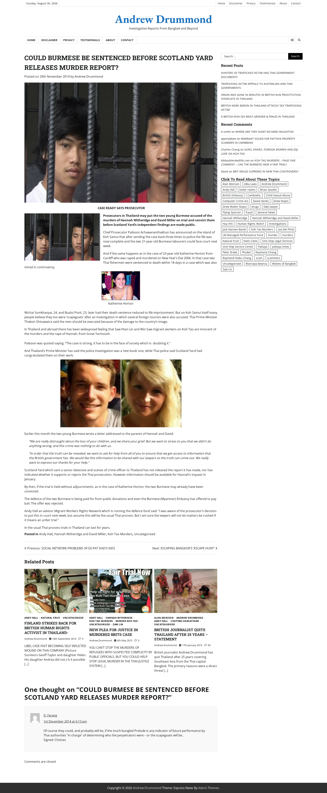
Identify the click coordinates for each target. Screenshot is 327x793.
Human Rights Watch (250, 224)
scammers (273, 258)
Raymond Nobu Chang (237, 258)
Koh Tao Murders (120, 534)
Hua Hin (228, 224)
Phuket (246, 252)
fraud (249, 212)
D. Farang (50, 715)
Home (221, 3)
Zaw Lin (118, 624)
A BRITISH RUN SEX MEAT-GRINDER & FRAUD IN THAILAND (258, 117)
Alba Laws (250, 184)
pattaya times (280, 246)
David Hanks (261, 201)
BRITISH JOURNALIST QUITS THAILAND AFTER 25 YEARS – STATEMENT (181, 634)
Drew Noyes (281, 201)
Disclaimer (236, 3)
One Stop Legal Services (277, 241)
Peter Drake (230, 252)
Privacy (251, 3)
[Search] (299, 40)
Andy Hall (46, 534)
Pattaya (262, 246)
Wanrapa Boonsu (256, 263)
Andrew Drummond (163, 19)
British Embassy (233, 195)
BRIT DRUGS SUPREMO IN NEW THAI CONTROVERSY (265, 171)
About (283, 3)
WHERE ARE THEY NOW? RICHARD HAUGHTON (264, 132)
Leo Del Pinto (286, 229)
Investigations (278, 224)
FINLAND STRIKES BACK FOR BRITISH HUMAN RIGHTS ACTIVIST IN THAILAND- (50, 628)
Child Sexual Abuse (278, 195)
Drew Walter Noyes (235, 207)
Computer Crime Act (235, 201)
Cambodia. (254, 195)
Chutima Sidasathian (185, 621)
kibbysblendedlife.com (235, 160)
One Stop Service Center (238, 246)
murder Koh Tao (127, 621)
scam (259, 258)
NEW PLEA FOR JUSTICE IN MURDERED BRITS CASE (113, 632)
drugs (255, 207)
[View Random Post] (291, 40)
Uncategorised (144, 534)
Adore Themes (208, 788)
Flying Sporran (232, 212)
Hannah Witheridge (119, 618)
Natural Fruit (50, 618)
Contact (296, 3)
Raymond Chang (265, 252)
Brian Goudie (268, 189)
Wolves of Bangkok (284, 263)
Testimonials (267, 3)
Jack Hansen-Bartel (234, 229)
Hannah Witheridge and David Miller (80, 534)
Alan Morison (164, 618)
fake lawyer (271, 207)
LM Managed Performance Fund (243, 235)
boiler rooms (247, 189)
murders (287, 235)
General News (266, 212)
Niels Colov (251, 241)
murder (273, 235)
